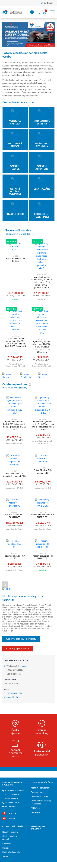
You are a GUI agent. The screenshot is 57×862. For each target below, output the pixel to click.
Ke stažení (6, 844)
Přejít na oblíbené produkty (14, 388)
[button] (5, 35)
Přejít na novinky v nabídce (17, 234)
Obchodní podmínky (39, 796)
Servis (5, 856)
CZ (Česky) (48, 3)
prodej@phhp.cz (13, 697)
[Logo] (12, 12)
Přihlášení (35, 808)
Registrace (35, 812)
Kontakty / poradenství (17, 648)
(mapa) (23, 666)
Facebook (12, 813)
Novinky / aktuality (10, 832)
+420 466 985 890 (14, 693)
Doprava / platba (38, 792)
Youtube (11, 818)
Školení (5, 848)
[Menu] (32, 12)
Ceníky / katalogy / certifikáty (21, 639)
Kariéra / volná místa (11, 852)
